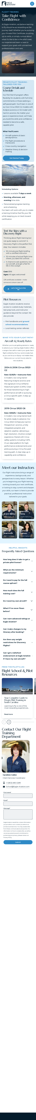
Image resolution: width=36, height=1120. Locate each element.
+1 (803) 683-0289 (13, 783)
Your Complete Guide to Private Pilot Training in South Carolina (16, 700)
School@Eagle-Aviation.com (18, 787)
